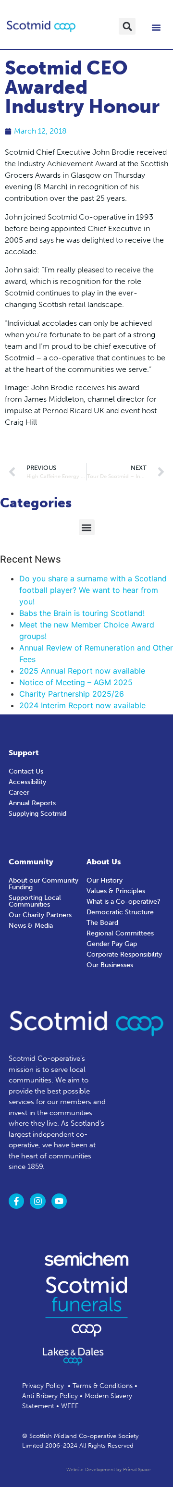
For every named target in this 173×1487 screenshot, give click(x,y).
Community (31, 861)
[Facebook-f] (16, 1201)
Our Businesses (109, 965)
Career (19, 792)
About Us (103, 861)
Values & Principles (115, 891)
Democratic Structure (120, 912)
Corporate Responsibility (124, 954)
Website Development (90, 1470)
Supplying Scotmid (37, 814)
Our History (104, 880)
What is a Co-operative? (123, 901)
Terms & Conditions (103, 1386)
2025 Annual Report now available (82, 671)
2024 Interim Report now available (82, 705)
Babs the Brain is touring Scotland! (82, 613)
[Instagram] (37, 1201)
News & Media (31, 926)
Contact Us (26, 771)
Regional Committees (120, 933)
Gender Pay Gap (111, 944)
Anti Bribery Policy (50, 1396)
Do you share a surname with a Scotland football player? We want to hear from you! (93, 590)
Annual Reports (32, 803)
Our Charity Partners (40, 915)
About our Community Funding (43, 883)
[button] (127, 26)
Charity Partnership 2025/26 (71, 694)
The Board (102, 923)
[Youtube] (59, 1201)
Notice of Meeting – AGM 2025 (76, 682)
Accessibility (27, 782)
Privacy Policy (43, 1386)
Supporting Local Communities (35, 901)
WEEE (70, 1406)
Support (24, 752)
